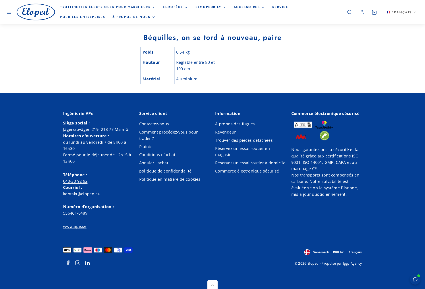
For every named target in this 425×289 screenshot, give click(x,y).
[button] (9, 12)
